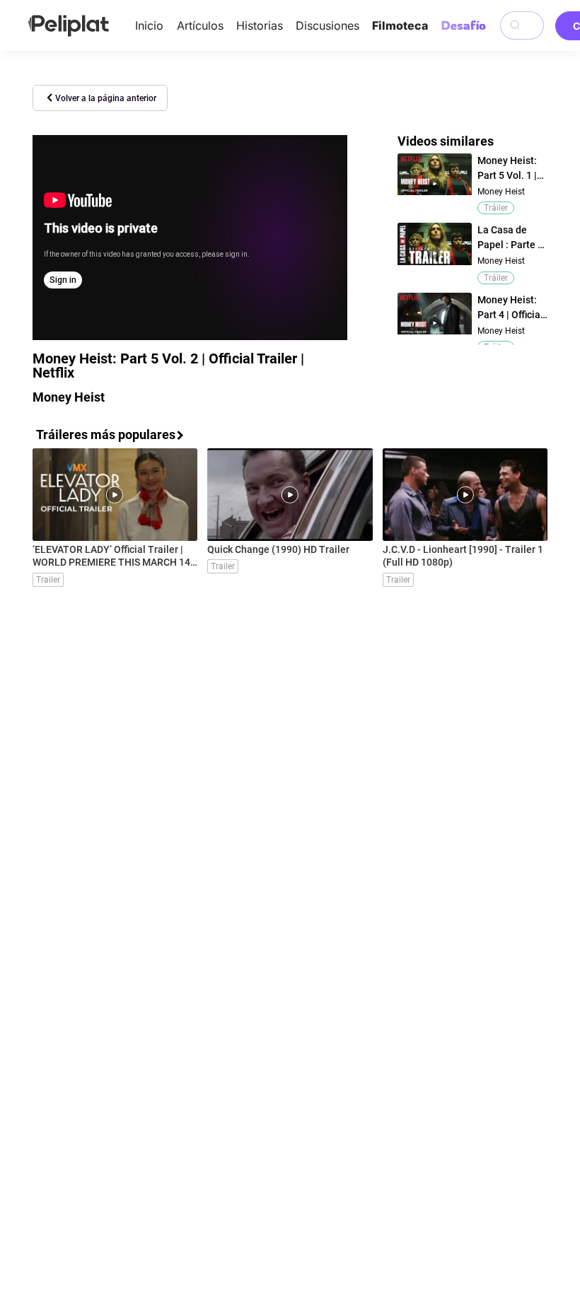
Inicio (149, 25)
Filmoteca (400, 25)
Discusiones (327, 25)
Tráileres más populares (105, 434)
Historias (259, 25)
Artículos (200, 25)
